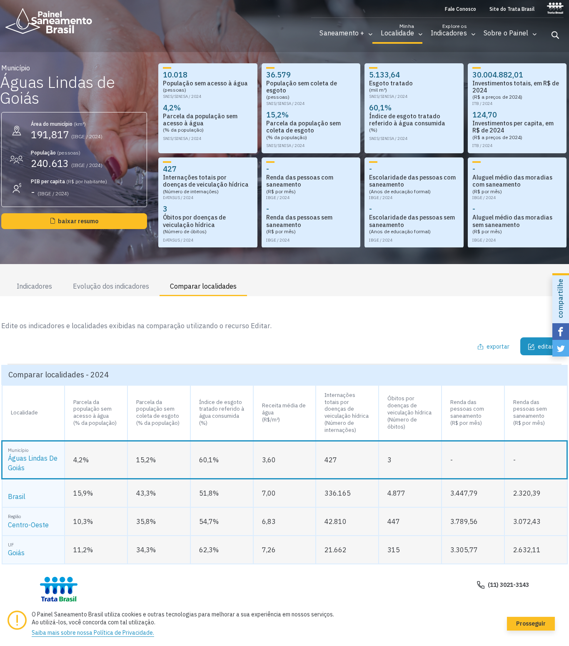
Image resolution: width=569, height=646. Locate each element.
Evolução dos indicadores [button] (111, 286)
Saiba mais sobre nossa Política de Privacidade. (93, 632)
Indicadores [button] (34, 286)
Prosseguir (531, 623)
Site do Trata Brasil (511, 9)
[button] (341, 33)
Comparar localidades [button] (203, 286)
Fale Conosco (460, 9)
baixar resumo (78, 221)
